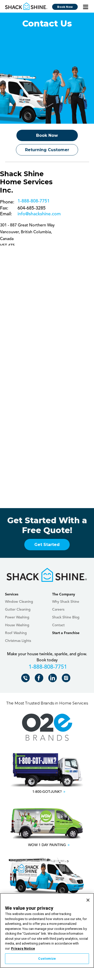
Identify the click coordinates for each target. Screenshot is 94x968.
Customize (47, 958)
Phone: (7, 202)
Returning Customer (47, 149)
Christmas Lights (18, 641)
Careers (58, 609)
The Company (63, 594)
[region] (47, 930)
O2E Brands (47, 727)
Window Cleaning (19, 602)
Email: (6, 214)
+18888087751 (33, 202)
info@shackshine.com (39, 214)
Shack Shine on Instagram (66, 678)
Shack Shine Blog (65, 617)
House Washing (17, 625)
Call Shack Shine (26, 678)
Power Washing (17, 617)
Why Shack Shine (65, 602)
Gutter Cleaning (18, 609)
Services (11, 594)
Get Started (47, 544)
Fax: (4, 208)
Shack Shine (26, 6)
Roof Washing (16, 633)
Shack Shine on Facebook (39, 678)
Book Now (65, 7)
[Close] (87, 900)
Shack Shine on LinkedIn (53, 678)
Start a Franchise (65, 633)
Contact (58, 625)
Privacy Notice (23, 948)
